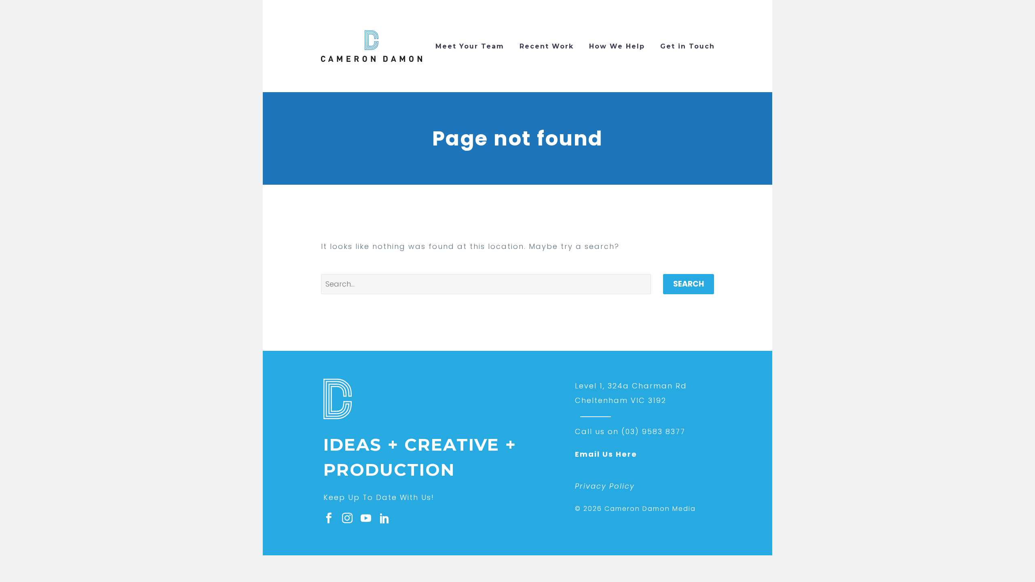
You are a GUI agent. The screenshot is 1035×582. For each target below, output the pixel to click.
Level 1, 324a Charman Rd (631, 386)
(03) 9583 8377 (653, 431)
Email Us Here (606, 454)
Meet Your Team (469, 46)
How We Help (617, 46)
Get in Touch (687, 46)
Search (688, 283)
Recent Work (547, 46)
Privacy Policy (605, 486)
